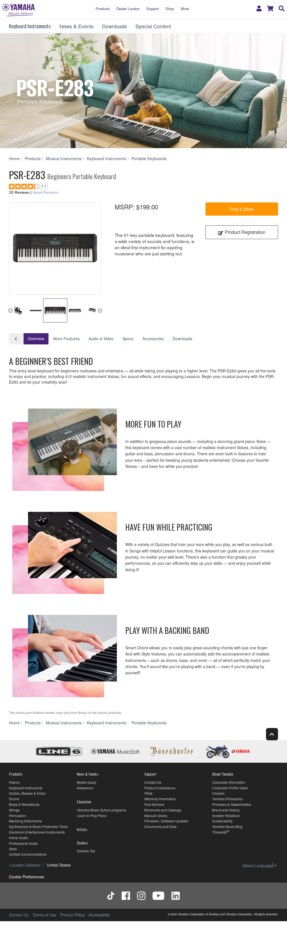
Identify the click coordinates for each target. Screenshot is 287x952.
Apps (13, 848)
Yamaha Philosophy (227, 798)
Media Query (86, 782)
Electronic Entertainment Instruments (37, 832)
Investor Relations (226, 815)
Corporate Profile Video (230, 787)
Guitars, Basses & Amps (27, 793)
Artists (82, 829)
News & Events (76, 26)
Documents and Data (160, 826)
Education (84, 801)
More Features (66, 338)
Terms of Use (44, 915)
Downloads (114, 26)
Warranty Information (160, 798)
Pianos (14, 782)
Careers (218, 793)
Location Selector (25, 865)
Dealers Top (86, 850)
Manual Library (155, 815)
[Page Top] (272, 734)
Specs (127, 338)
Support (152, 8)
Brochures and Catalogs (162, 810)
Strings (14, 810)
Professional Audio (23, 843)
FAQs (148, 793)
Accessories (153, 338)
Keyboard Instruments (29, 26)
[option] (55, 248)
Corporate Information (229, 782)
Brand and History (226, 810)
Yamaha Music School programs (101, 810)
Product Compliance (159, 787)
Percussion (17, 815)
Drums (14, 798)
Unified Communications (28, 854)
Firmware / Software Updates (166, 820)
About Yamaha (222, 774)
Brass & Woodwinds (24, 804)
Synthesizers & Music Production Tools (38, 826)
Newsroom (85, 787)
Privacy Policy (72, 915)
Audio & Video (101, 338)
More (185, 8)
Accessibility (99, 915)
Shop (170, 8)
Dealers (82, 843)
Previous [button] (10, 310)
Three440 (219, 832)
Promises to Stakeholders (231, 804)
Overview (36, 338)
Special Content (153, 26)
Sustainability (222, 820)
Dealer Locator (128, 8)
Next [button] (100, 310)
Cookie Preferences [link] (26, 876)
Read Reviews (45, 192)
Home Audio (18, 837)
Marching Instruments (25, 820)
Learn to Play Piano (92, 815)
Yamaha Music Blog (227, 826)
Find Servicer (154, 804)
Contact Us (152, 782)
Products (103, 8)
